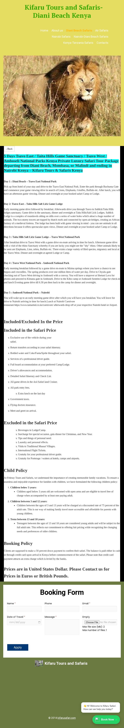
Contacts (102, 42)
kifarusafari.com (67, 717)
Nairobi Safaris (61, 36)
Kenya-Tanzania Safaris (78, 42)
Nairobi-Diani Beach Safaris (91, 36)
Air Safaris (101, 30)
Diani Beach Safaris (79, 30)
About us (57, 30)
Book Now (107, 719)
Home (44, 30)
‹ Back (9, 148)
